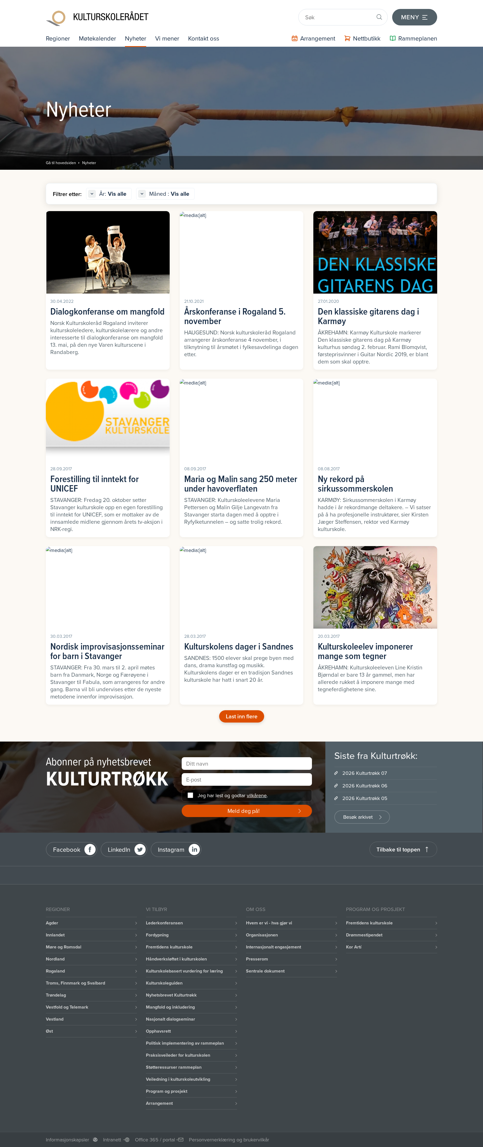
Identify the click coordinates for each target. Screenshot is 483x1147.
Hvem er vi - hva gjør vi (269, 923)
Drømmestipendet (364, 935)
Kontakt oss (203, 38)
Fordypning (157, 935)
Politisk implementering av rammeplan (185, 1043)
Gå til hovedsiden (61, 163)
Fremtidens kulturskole (169, 947)
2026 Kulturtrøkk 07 (364, 773)
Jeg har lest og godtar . (233, 795)
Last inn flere (241, 716)
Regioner (58, 38)
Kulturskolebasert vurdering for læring (184, 971)
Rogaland (55, 971)
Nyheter (135, 38)
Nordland (55, 959)
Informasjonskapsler (67, 1139)
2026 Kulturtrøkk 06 (364, 785)
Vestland (54, 1019)
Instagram (171, 849)
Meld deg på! (244, 811)
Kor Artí (353, 947)
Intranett (112, 1139)
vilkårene (257, 795)
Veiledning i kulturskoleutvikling (178, 1079)
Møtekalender (97, 38)
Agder (52, 923)
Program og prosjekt (166, 1091)
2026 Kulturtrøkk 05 (364, 798)
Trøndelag (56, 995)
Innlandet (55, 935)
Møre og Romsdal (63, 947)
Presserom (257, 959)
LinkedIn (119, 849)
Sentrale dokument (265, 971)
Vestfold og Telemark (67, 1007)
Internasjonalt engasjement (273, 947)
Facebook (66, 849)
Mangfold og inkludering (170, 1007)
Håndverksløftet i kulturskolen (176, 959)
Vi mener (167, 38)
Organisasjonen (262, 935)
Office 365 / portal (155, 1139)
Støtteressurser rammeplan (174, 1067)
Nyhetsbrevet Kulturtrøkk (171, 995)
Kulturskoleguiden (164, 983)
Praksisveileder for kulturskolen (178, 1055)
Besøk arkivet (358, 816)
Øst (49, 1031)
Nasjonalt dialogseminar (170, 1019)
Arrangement (159, 1103)
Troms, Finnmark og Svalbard (75, 983)
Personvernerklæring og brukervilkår (229, 1139)
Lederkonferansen (164, 923)
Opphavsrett (158, 1031)
